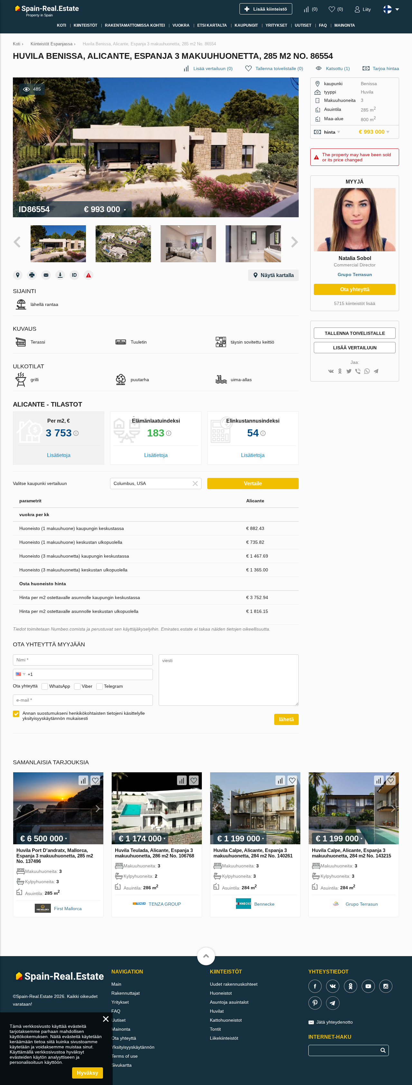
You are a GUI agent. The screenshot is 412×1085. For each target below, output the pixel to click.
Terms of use (124, 1056)
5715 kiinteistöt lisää (354, 303)
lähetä (286, 719)
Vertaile (253, 483)
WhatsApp (59, 685)
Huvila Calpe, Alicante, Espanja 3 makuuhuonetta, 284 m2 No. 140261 (253, 852)
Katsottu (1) (338, 68)
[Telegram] (376, 371)
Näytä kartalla (277, 275)
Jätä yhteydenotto (334, 1022)
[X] (349, 371)
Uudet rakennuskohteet (234, 984)
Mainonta (120, 1029)
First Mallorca (68, 908)
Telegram (113, 685)
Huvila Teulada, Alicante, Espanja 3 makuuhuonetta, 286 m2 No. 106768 (154, 852)
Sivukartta (121, 1065)
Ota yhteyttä (355, 289)
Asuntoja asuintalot (229, 1002)
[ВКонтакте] (331, 371)
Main (116, 984)
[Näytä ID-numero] (74, 275)
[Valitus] (88, 275)
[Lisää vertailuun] (83, 780)
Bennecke (264, 904)
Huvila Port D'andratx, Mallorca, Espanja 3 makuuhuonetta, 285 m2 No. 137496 (54, 855)
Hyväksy (87, 1073)
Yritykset (120, 1002)
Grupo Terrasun (355, 274)
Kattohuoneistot (226, 1020)
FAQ (115, 1011)
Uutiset (118, 1020)
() (315, 9)
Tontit (215, 1029)
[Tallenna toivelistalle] (95, 780)
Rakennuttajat (125, 993)
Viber (87, 685)
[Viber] (358, 371)
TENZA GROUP (165, 904)
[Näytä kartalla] (18, 275)
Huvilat (217, 1011)
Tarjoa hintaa (386, 68)
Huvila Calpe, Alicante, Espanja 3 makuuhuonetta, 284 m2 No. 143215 (351, 852)
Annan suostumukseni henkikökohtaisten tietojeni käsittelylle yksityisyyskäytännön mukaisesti (84, 716)
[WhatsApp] (367, 371)
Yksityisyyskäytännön (132, 1047)
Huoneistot (221, 993)
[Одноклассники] (340, 371)
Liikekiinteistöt (224, 1038)
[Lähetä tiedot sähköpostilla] (46, 275)
